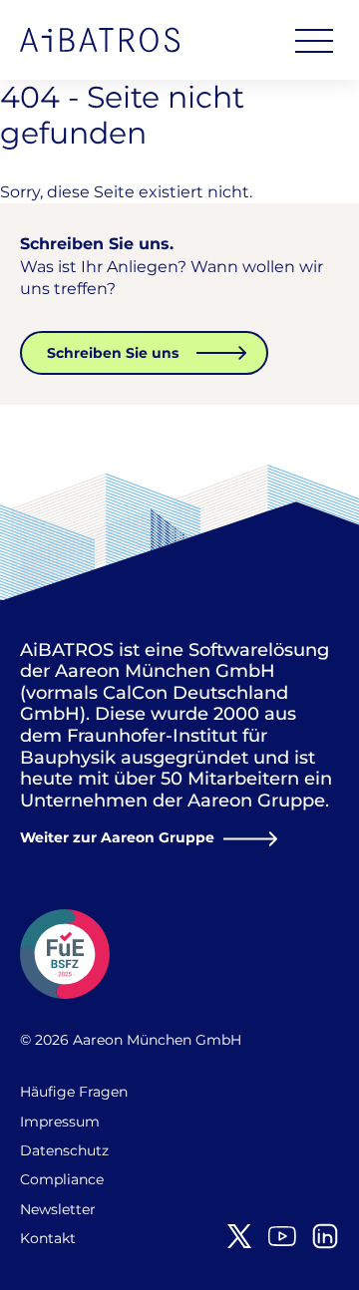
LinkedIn (325, 1236)
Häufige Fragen (74, 1092)
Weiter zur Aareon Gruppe (117, 837)
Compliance (62, 1179)
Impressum (60, 1121)
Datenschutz (64, 1150)
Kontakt (48, 1238)
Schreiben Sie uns (113, 353)
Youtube (282, 1236)
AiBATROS (100, 40)
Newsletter (58, 1209)
